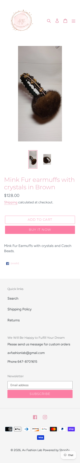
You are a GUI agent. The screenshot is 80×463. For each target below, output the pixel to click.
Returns (13, 320)
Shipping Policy (19, 309)
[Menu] (73, 20)
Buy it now (40, 230)
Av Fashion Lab (32, 450)
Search (12, 298)
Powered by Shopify (56, 450)
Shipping (10, 202)
